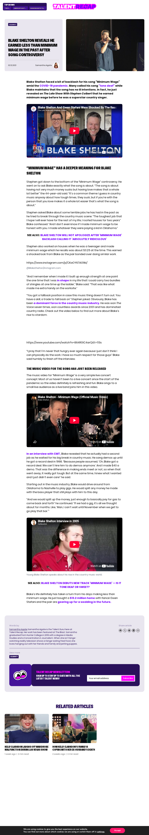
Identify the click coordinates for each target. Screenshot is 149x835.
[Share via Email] (138, 630)
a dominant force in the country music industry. (66, 303)
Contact (127, 778)
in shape (63, 280)
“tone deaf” (107, 85)
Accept (117, 830)
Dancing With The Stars (38, 8)
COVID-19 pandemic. (54, 85)
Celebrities (106, 786)
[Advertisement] (74, 328)
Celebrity (12, 24)
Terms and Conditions (129, 787)
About (126, 774)
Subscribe (128, 678)
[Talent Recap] (74, 6)
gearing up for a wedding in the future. (84, 602)
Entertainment (108, 782)
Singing (104, 778)
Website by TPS (136, 807)
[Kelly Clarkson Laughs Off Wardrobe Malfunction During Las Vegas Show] (27, 728)
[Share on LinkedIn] (133, 630)
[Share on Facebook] (120, 630)
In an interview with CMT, (43, 454)
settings (100, 832)
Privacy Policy (130, 782)
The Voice (8, 8)
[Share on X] (125, 630)
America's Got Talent (21, 8)
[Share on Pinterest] (129, 630)
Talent (103, 774)
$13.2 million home (82, 598)
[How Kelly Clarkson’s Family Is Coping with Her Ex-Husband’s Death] (74, 728)
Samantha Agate (18, 629)
